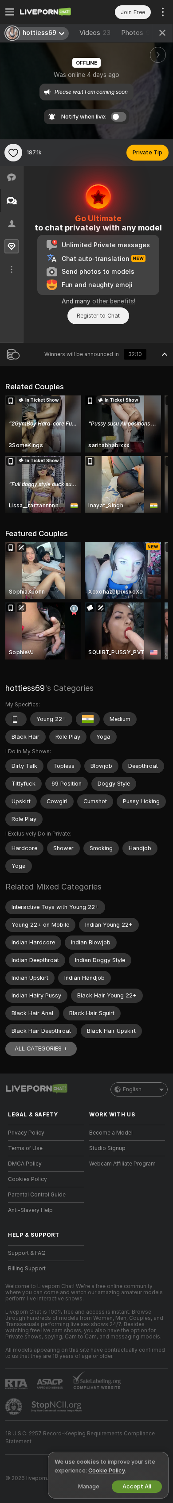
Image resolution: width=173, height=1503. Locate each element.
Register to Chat (98, 315)
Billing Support (27, 1268)
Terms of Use (25, 1148)
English (132, 1089)
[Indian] (88, 719)
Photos (135, 33)
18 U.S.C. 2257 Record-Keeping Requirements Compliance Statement (80, 1437)
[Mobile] (16, 719)
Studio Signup (107, 1148)
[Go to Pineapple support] (14, 1406)
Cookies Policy (27, 1179)
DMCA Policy (25, 1164)
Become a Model (111, 1133)
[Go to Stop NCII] (57, 1406)
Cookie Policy (106, 1470)
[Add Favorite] (13, 152)
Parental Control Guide (37, 1195)
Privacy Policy (26, 1133)
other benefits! (113, 301)
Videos (94, 33)
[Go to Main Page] (53, 12)
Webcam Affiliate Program (122, 1164)
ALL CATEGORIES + (41, 1048)
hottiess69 (25, 688)
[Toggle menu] (10, 12)
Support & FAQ (27, 1253)
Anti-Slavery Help (30, 1210)
